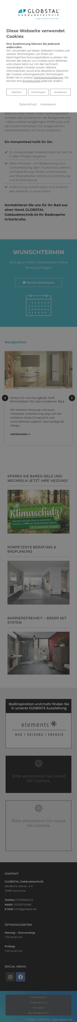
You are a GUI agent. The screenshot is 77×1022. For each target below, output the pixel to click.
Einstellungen (38, 92)
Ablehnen (16, 92)
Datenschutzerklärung (48, 77)
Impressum (48, 104)
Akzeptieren (60, 92)
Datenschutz (28, 104)
